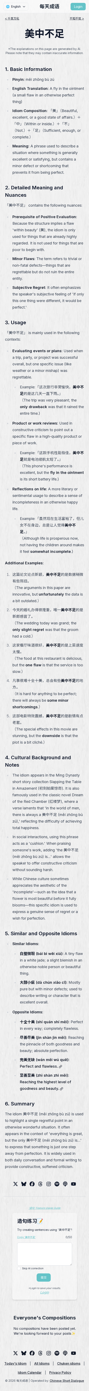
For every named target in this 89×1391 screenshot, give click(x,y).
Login (78, 7)
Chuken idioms (68, 1363)
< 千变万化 (12, 18)
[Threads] (32, 1184)
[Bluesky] (23, 1184)
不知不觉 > (77, 18)
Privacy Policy (60, 1372)
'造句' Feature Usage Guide (44, 1207)
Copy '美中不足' (26, 1237)
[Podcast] (65, 1184)
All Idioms (41, 1363)
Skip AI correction (32, 1268)
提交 (44, 1277)
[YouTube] (73, 1184)
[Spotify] (56, 1184)
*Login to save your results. (44, 1288)
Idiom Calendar (30, 1372)
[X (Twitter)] (15, 1184)
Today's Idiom (15, 1363)
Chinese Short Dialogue (67, 1380)
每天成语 (49, 6)
